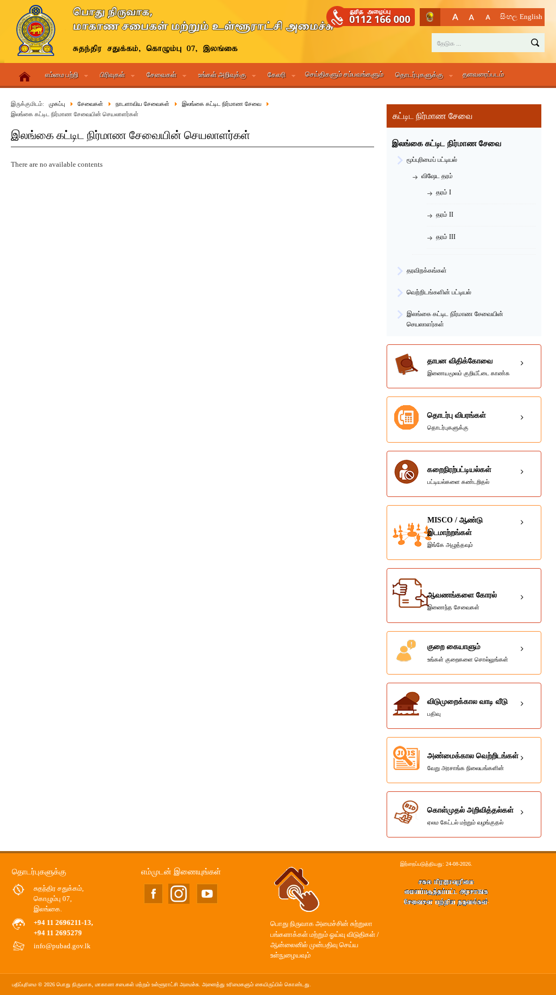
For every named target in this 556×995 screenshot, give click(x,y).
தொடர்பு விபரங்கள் (456, 421)
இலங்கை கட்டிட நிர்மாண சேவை (447, 143)
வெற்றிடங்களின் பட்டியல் (439, 292)
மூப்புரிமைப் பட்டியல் (432, 159)
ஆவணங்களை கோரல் (462, 600)
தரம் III (446, 237)
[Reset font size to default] (471, 17)
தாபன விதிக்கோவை (468, 366)
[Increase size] (455, 17)
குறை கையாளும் (467, 652)
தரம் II (444, 214)
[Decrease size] (488, 17)
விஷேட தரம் (437, 176)
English (531, 17)
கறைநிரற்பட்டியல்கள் (459, 475)
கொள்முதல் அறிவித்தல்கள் (470, 816)
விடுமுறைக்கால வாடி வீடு (467, 707)
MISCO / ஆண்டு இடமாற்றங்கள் (455, 532)
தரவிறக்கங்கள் (427, 270)
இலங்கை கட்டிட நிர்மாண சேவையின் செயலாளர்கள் (455, 315)
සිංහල (508, 17)
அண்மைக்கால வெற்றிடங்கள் (473, 761)
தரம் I (443, 192)
